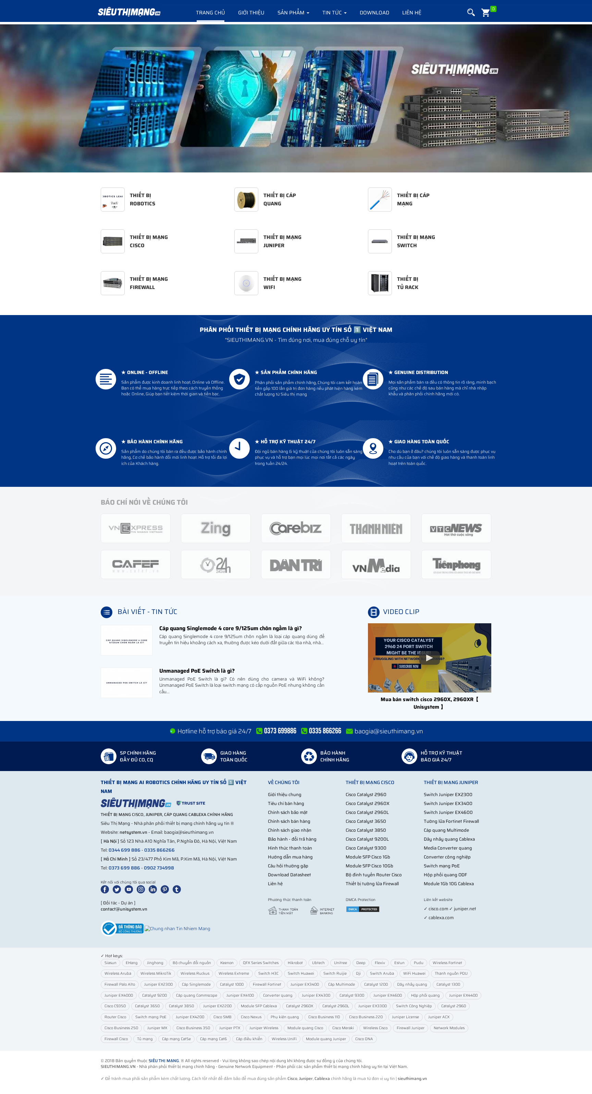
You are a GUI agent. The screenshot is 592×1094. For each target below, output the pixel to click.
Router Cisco (115, 1017)
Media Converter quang (448, 848)
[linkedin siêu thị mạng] (154, 889)
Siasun (110, 963)
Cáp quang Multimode (446, 830)
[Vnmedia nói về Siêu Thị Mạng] (376, 564)
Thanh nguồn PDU (451, 973)
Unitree (340, 963)
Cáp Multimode (341, 984)
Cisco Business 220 (366, 1017)
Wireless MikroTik (155, 973)
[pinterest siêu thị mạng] (166, 889)
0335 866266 (159, 850)
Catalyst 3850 (181, 1006)
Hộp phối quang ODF (445, 874)
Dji (358, 973)
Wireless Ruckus (195, 973)
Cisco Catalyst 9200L (367, 839)
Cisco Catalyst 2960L (367, 812)
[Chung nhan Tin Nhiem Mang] (177, 928)
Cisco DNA (364, 1039)
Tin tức (332, 13)
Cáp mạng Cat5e (176, 1039)
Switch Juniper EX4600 (448, 812)
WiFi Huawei (414, 973)
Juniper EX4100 (240, 995)
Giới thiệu (251, 13)
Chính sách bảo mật (288, 812)
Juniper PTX (229, 1028)
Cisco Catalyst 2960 (366, 794)
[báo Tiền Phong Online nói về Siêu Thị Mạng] (456, 564)
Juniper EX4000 (118, 995)
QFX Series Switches (261, 963)
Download (374, 13)
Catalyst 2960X (299, 1006)
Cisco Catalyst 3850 (366, 830)
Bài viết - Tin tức (147, 611)
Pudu (418, 963)
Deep (361, 963)
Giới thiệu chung (284, 794)
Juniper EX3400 (305, 984)
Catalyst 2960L (335, 1006)
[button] (471, 12)
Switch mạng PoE (442, 865)
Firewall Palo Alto (119, 984)
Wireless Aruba (117, 973)
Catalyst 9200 (154, 995)
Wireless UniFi (284, 1039)
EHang (132, 963)
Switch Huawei (301, 973)
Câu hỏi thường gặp (288, 865)
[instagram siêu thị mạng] (142, 889)
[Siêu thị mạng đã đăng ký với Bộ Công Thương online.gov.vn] (122, 928)
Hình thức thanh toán (290, 848)
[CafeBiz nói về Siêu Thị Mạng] (296, 527)
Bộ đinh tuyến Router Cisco (374, 874)
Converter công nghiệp (447, 857)
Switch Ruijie (335, 973)
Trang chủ (210, 13)
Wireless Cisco (375, 1028)
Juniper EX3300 (372, 1006)
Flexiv (380, 963)
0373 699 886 (124, 867)
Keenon (227, 963)
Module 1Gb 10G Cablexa (449, 883)
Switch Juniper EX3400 (448, 803)
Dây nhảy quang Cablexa (449, 839)
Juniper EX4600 (387, 995)
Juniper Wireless (263, 1028)
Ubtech (318, 963)
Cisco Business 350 (193, 1028)
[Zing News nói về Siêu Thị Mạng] (216, 527)
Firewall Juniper (410, 1028)
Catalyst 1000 (232, 984)
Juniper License (405, 1017)
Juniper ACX (438, 1017)
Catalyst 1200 (376, 984)
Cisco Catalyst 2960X (368, 803)
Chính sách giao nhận (289, 830)
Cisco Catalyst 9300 (366, 848)
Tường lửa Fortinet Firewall (451, 821)
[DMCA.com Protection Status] (363, 908)
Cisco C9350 (115, 1006)
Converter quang (278, 995)
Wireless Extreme (234, 973)
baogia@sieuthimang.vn (389, 731)
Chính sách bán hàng (289, 821)
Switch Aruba (382, 973)
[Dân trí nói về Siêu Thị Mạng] (296, 564)
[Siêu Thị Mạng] (129, 12)
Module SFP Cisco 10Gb (369, 865)
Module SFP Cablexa (259, 1006)
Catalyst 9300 (352, 995)
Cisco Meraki (343, 1028)
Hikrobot (295, 963)
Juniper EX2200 (217, 1006)
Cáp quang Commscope (196, 995)
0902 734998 (159, 867)
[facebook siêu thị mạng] (106, 889)
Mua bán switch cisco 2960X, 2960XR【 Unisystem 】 (430, 703)
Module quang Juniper (326, 1039)
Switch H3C (268, 973)
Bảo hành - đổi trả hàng (292, 839)
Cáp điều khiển (249, 1039)
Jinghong (155, 963)
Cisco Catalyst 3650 (366, 821)
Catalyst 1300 (448, 984)
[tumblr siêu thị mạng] (178, 889)
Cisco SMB (222, 1017)
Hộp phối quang (425, 995)
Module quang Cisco (305, 1028)
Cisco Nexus (251, 1017)
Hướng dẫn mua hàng (290, 857)
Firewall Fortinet (267, 984)
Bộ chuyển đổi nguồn (192, 963)
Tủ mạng (145, 1039)
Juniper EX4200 (190, 1017)
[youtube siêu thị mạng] (130, 889)
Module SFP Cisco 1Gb (368, 857)
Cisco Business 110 (324, 1017)
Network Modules (449, 1028)
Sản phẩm (292, 13)
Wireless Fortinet (447, 963)
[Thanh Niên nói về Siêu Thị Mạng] (376, 527)
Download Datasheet (289, 874)
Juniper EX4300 (316, 995)
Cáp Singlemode (196, 984)
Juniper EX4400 (463, 995)
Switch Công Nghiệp (414, 1006)
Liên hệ (411, 13)
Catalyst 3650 (147, 1006)
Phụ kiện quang (285, 1017)
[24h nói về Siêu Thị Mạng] (216, 564)
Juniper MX (157, 1028)
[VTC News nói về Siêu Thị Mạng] (456, 527)
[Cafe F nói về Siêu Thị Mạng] (136, 564)
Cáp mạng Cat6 (213, 1039)
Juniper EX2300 (158, 984)
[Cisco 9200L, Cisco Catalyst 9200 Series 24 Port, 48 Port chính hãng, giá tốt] (296, 98)
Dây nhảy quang (412, 984)
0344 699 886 (124, 850)
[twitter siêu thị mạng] (118, 889)
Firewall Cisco (116, 1039)
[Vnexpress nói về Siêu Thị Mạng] (136, 527)
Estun (399, 963)
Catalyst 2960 (453, 1006)
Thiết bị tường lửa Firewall (372, 883)
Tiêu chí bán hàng (286, 803)
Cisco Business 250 (121, 1028)
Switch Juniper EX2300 (448, 794)
